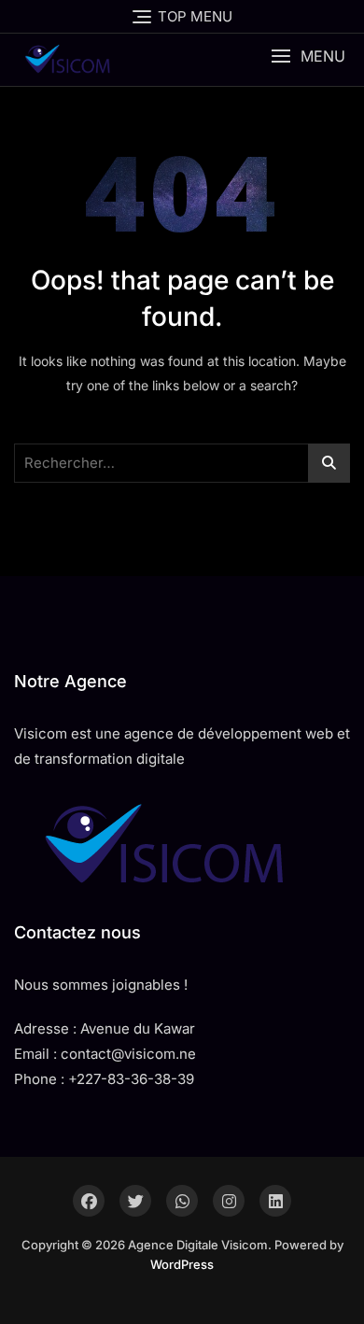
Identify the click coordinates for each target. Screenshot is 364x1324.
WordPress (182, 1264)
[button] (308, 56)
